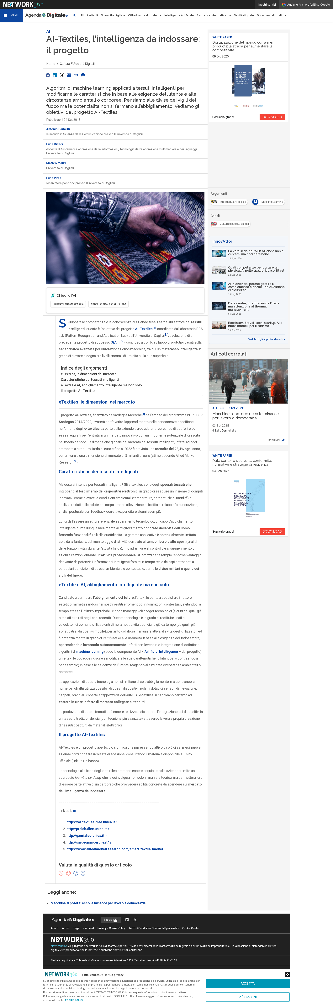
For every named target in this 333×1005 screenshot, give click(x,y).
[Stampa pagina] (83, 75)
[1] (154, 327)
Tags (76, 928)
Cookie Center (190, 928)
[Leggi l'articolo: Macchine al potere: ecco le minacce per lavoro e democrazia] (248, 402)
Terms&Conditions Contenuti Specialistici (154, 928)
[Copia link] (76, 75)
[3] (122, 341)
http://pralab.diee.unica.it (86, 829)
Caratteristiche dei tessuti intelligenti (90, 380)
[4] (143, 414)
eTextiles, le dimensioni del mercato (89, 374)
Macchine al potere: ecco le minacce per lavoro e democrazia (98, 903)
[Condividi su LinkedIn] (55, 75)
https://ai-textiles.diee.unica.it (90, 822)
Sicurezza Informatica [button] (211, 15)
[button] (11, 15)
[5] (75, 461)
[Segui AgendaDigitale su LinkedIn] (126, 919)
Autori (66, 928)
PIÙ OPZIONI (248, 997)
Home (50, 64)
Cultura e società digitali (77, 64)
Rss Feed (88, 928)
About (54, 928)
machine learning (89, 651)
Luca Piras (53, 178)
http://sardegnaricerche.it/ (87, 842)
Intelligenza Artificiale (179, 15)
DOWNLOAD (272, 117)
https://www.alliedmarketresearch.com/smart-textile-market (114, 849)
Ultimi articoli (89, 15)
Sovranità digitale (113, 15)
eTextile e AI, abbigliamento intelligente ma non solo (101, 385)
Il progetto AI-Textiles (78, 391)
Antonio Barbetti (58, 129)
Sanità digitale (244, 15)
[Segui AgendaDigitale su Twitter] (135, 919)
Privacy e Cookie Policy (111, 928)
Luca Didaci (54, 144)
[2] (166, 334)
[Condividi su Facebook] (48, 75)
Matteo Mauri (56, 163)
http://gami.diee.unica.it (85, 836)
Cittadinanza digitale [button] (142, 15)
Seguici (108, 919)
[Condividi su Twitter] (62, 75)
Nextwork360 (59, 946)
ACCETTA (248, 983)
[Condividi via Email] (69, 75)
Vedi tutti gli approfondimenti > (266, 339)
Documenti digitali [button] (269, 15)
